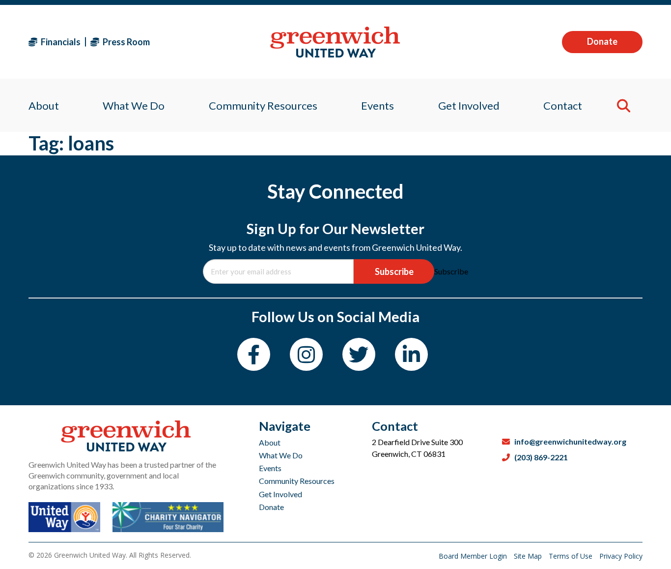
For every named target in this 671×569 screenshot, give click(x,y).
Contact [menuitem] (562, 105)
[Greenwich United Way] (335, 42)
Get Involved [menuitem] (469, 105)
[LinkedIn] (411, 354)
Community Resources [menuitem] (263, 105)
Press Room (125, 41)
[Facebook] (253, 354)
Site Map (529, 556)
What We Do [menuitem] (134, 105)
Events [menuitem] (377, 105)
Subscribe (394, 271)
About (269, 442)
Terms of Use (571, 556)
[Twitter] (358, 354)
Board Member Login (474, 556)
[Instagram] (306, 354)
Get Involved (280, 494)
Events (270, 468)
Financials (60, 41)
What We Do (281, 455)
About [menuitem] (43, 105)
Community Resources (297, 480)
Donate (602, 41)
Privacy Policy (621, 556)
